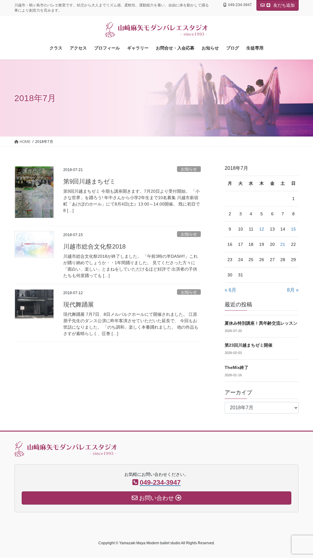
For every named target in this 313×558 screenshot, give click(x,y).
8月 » (293, 290)
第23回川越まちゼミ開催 (248, 345)
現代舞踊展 (78, 304)
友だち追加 (283, 5)
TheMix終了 (237, 367)
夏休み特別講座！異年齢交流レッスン (261, 323)
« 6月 (230, 290)
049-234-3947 (240, 5)
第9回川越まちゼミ (89, 181)
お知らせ (189, 169)
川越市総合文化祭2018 (94, 246)
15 (293, 229)
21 (282, 244)
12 (261, 229)
